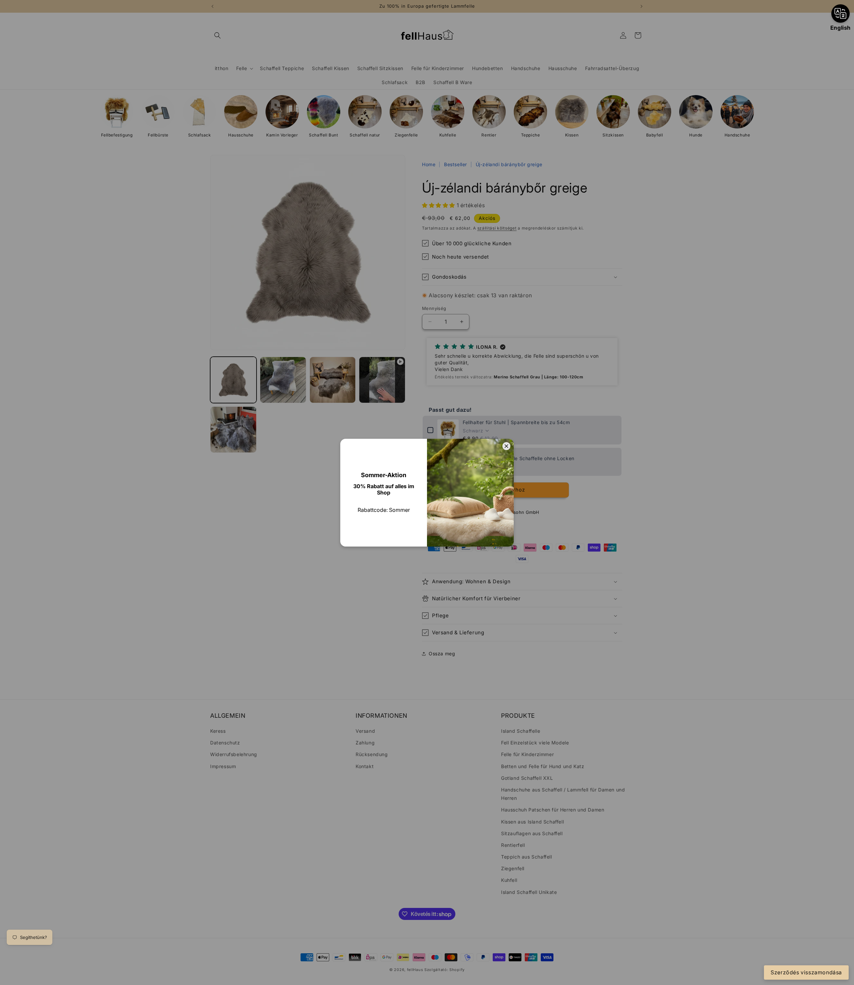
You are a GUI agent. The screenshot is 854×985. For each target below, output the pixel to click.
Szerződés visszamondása (806, 972)
